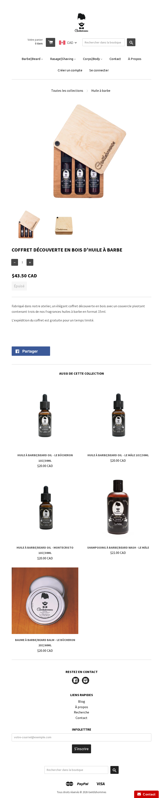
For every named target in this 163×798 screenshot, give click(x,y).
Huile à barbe (100, 90)
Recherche (81, 712)
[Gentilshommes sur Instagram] (85, 681)
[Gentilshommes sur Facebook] (75, 681)
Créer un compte (70, 70)
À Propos (134, 59)
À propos (81, 707)
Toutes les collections (67, 90)
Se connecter (99, 70)
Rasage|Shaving (62, 59)
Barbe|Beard (31, 59)
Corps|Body (91, 59)
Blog (81, 701)
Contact (115, 59)
